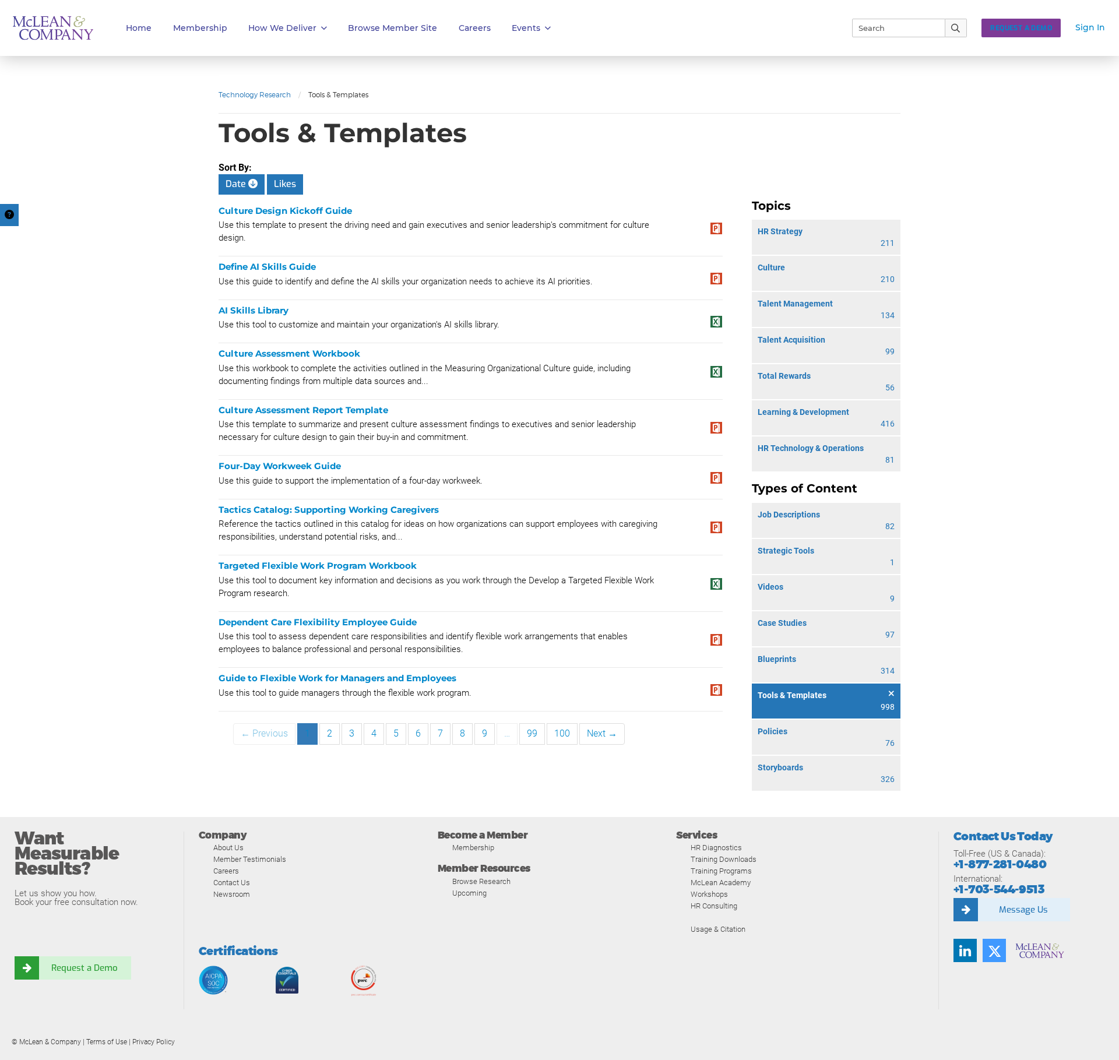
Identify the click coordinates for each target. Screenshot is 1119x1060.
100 (562, 733)
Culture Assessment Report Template (303, 409)
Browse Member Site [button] (392, 28)
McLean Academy (721, 882)
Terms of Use (106, 1042)
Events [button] (526, 28)
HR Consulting (714, 905)
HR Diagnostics (716, 847)
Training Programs (721, 871)
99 (532, 733)
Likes (285, 184)
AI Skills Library (253, 310)
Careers (226, 871)
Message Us (1023, 909)
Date (237, 184)
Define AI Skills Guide (267, 266)
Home (139, 28)
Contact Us (231, 882)
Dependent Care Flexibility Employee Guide (318, 622)
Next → (602, 733)
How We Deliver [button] (282, 28)
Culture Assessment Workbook (289, 353)
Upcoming (469, 893)
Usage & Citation (718, 929)
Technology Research (255, 94)
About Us (228, 847)
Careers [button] (475, 28)
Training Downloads (723, 859)
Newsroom (231, 894)
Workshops (709, 894)
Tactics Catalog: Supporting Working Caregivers (329, 509)
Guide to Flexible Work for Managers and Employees (337, 678)
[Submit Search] (956, 28)
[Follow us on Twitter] (994, 950)
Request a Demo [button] (1021, 28)
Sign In (1090, 27)
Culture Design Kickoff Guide (285, 210)
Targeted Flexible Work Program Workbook (318, 565)
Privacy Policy (153, 1042)
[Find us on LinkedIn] (965, 950)
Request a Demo (84, 968)
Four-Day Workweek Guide (280, 465)
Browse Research (481, 881)
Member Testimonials (249, 859)
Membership (200, 28)
